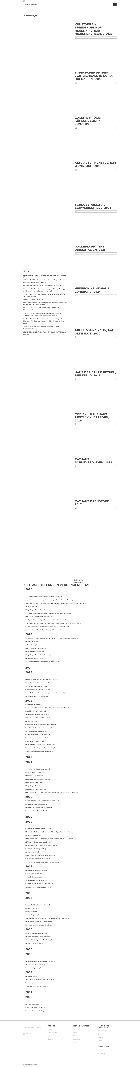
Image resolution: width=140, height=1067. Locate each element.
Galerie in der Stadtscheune (34, 883)
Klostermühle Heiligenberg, (34, 832)
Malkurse (100, 1037)
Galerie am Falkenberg (32, 849)
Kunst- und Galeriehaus (32, 811)
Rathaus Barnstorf (31, 911)
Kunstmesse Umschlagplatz (34, 748)
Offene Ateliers (30, 689)
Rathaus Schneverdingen (33, 835)
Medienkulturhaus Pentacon (34, 859)
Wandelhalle (29, 776)
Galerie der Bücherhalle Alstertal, (35, 828)
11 (81, 582)
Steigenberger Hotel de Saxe (34, 610)
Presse (75, 1042)
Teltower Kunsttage (34, 880)
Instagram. (38, 1027)
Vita (74, 1029)
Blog (98, 1034)
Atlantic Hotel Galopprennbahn (35, 940)
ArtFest (27, 645)
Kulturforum (29, 641)
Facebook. (31, 1027)
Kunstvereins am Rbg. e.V (48, 638)
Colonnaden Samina (43, 855)
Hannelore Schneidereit (60, 708)
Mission (75, 1032)
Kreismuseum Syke (31, 782)
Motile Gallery (29, 741)
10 (80, 582)
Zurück (76, 580)
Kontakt (99, 1040)
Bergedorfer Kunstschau (33, 651)
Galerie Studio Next (31, 734)
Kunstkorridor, (30, 807)
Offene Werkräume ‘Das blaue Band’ (36, 693)
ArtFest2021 (29, 779)
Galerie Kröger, (54, 307)
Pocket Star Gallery (31, 728)
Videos (75, 1036)
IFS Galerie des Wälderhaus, (57, 332)
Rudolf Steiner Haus (31, 711)
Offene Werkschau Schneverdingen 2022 (38, 751)
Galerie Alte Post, (30, 801)
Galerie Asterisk (30, 704)
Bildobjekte (51, 1036)
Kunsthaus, (41, 683)
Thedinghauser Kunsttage (36, 731)
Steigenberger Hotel (31, 786)
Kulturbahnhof (30, 870)
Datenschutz (101, 1053)
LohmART (28, 908)
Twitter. (25, 1027)
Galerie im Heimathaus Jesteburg (36, 877)
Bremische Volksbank (32, 679)
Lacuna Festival (30, 738)
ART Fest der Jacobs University (35, 842)
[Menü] (114, 4)
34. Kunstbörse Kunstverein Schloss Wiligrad (39, 596)
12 (82, 582)
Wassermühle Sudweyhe (38, 282)
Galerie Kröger (48, 285)
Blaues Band (39, 616)
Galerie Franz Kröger (43, 630)
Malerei (50, 1029)
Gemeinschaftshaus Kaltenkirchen (36, 933)
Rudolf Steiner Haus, (32, 789)
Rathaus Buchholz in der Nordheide (36, 905)
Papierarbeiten (52, 1032)
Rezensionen (76, 1039)
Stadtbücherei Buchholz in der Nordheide (38, 921)
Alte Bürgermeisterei (39, 925)
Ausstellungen (101, 1031)
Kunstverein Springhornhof (49, 302)
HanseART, (28, 976)
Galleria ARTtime (54, 613)
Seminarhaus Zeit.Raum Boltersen (36, 961)
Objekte (50, 1039)
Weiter (81, 580)
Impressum (100, 1050)
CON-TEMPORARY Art (32, 792)
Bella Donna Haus (31, 804)
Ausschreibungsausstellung (45, 313)
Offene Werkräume (31, 724)
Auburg (27, 915)
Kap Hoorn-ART (30, 845)
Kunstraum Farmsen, (37, 600)
